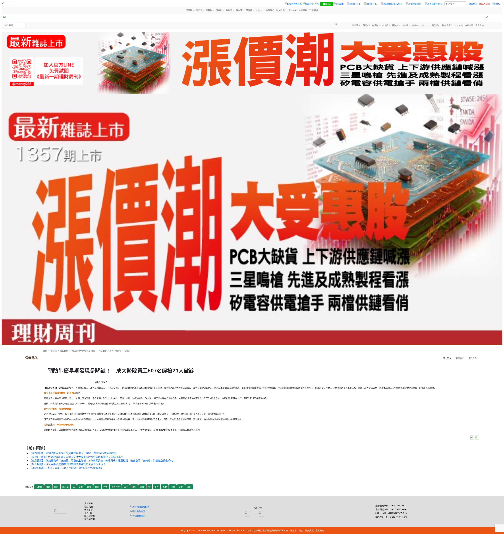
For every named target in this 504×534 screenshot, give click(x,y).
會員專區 (473, 3)
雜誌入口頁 (484, 3)
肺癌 (168, 387)
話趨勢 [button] (219, 10)
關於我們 (270, 10)
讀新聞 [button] (189, 10)
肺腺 (97, 486)
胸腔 (93, 414)
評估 (181, 486)
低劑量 (282, 387)
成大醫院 (115, 486)
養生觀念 (64, 350)
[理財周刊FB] (353, 4)
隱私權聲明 (89, 516)
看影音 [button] (229, 10)
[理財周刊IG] (370, 4)
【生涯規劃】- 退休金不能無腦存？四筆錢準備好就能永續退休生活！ (67, 464)
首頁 (45, 350)
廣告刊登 (88, 512)
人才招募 (88, 503)
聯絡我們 (88, 506)
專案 (165, 486)
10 (149, 486)
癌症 (126, 486)
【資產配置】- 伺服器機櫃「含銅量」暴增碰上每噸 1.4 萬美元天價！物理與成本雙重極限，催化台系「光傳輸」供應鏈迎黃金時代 (101, 460)
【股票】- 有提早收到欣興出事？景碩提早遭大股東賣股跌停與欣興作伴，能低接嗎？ (76, 456)
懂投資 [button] (199, 10)
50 (74, 486)
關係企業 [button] (280, 10)
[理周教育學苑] (413, 4)
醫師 (89, 486)
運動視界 (472, 358)
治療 (105, 486)
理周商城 (496, 3)
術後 (156, 486)
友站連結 (292, 10)
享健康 (53, 350)
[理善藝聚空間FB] (433, 4)
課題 (189, 486)
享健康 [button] (249, 10)
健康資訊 (460, 358)
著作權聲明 (89, 519)
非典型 (65, 486)
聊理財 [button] (209, 10)
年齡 (173, 486)
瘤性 (134, 486)
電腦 (142, 486)
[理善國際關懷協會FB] (391, 4)
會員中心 (88, 509)
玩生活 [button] (239, 10)
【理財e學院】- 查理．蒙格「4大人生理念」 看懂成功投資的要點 (65, 467)
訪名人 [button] (259, 10)
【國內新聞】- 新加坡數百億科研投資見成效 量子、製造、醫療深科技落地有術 (72, 453)
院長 (81, 486)
